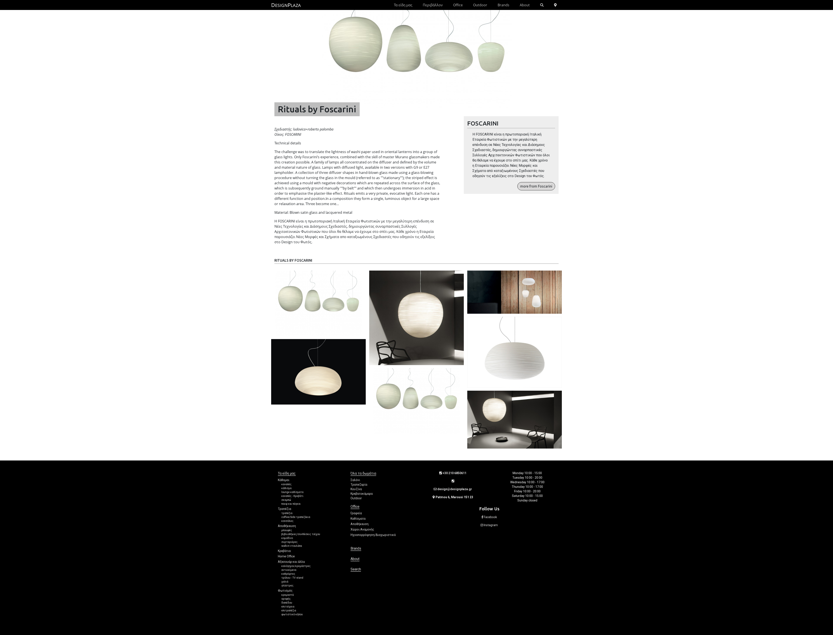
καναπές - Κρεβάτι (292, 496)
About (525, 5)
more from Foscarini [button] (536, 186)
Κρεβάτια (284, 551)
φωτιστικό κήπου (292, 614)
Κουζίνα (356, 489)
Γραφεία (356, 513)
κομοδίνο (287, 538)
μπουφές (286, 530)
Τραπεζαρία (359, 484)
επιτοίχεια (287, 606)
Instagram (490, 525)
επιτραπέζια (288, 610)
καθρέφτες (288, 573)
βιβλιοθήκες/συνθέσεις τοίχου (300, 534)
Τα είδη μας (403, 5)
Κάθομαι (283, 480)
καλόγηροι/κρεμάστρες (296, 566)
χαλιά (284, 581)
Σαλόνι (355, 480)
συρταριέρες (289, 542)
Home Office (286, 556)
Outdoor (480, 5)
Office (458, 5)
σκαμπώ (286, 499)
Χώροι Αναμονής (362, 529)
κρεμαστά (287, 594)
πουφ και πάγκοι (291, 503)
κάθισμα (286, 488)
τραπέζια (286, 513)
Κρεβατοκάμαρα (362, 493)
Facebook (490, 517)
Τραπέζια (284, 509)
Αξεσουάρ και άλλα (291, 561)
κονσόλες (287, 520)
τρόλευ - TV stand (292, 577)
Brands (503, 5)
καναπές (286, 484)
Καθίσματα (358, 518)
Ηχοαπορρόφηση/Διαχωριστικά (373, 535)
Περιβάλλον (433, 5)
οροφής (286, 598)
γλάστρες (287, 585)
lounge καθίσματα (292, 492)
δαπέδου (286, 602)
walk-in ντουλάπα (291, 545)
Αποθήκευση (287, 526)
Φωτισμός (285, 590)
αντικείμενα (288, 569)
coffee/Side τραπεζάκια (295, 517)
